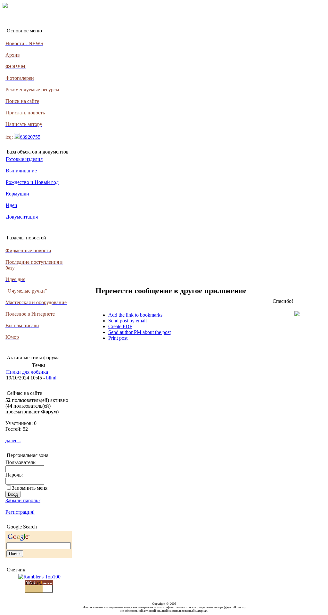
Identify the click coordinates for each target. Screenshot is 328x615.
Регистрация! (20, 512)
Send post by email (127, 320)
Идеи (11, 205)
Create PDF (120, 326)
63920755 (30, 137)
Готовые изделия (24, 159)
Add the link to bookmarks (135, 315)
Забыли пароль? (22, 500)
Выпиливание (21, 170)
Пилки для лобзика (27, 372)
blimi (51, 377)
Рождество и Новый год (32, 182)
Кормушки (17, 193)
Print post (117, 338)
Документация (22, 217)
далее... (13, 440)
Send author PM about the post (139, 332)
